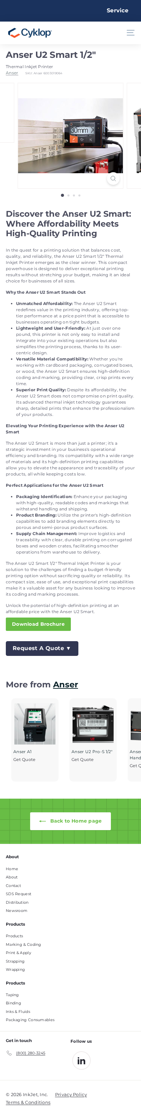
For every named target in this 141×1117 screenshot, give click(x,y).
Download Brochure (38, 624)
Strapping (15, 961)
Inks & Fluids (18, 1011)
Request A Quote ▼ (42, 648)
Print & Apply (18, 952)
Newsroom (16, 910)
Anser (12, 72)
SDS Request (18, 893)
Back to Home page (75, 821)
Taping (12, 994)
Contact (13, 885)
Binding (13, 1003)
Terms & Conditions (28, 1102)
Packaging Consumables (30, 1019)
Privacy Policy (71, 1094)
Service (117, 10)
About (12, 877)
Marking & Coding (23, 944)
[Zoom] (113, 178)
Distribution (17, 902)
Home (12, 868)
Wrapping (15, 969)
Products (14, 936)
